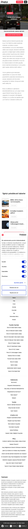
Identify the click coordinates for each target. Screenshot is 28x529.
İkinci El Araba (14, 362)
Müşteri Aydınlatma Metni (14, 417)
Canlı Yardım (14, 411)
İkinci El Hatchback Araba (14, 346)
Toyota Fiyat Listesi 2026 (14, 359)
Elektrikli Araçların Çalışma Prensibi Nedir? (14, 460)
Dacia (14, 298)
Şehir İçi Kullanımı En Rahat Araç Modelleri (14, 450)
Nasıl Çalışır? (14, 395)
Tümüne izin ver (14, 287)
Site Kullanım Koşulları (14, 424)
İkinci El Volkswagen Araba (14, 352)
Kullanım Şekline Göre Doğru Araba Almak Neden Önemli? (14, 442)
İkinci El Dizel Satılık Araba (14, 327)
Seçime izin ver (14, 292)
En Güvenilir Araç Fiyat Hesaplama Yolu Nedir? (14, 457)
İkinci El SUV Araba (14, 349)
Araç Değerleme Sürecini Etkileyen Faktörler (14, 447)
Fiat (14, 301)
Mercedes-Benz (14, 316)
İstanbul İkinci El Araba (14, 355)
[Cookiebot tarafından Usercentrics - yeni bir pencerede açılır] (19, 235)
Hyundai (14, 310)
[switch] (24, 266)
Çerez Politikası (14, 430)
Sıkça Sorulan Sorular (14, 408)
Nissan (14, 319)
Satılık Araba (14, 365)
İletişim (14, 398)
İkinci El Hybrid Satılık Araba (14, 334)
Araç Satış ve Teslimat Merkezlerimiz (14, 388)
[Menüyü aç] (25, 2)
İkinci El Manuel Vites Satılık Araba (14, 340)
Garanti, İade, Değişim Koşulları (14, 433)
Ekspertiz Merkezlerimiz (14, 385)
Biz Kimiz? (14, 382)
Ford (14, 304)
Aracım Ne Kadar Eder (14, 371)
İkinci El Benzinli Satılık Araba (14, 330)
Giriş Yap (19, 1)
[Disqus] (14, 123)
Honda (14, 307)
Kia (14, 313)
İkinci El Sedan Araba (14, 343)
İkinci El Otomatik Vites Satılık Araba (14, 337)
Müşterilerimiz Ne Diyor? (14, 392)
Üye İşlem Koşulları (14, 427)
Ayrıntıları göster (18, 282)
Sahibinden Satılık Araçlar (14, 368)
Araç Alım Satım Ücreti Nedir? (14, 463)
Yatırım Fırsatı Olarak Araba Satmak (14, 466)
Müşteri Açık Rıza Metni (14, 421)
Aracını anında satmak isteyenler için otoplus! (14, 453)
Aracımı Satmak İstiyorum (14, 34)
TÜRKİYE (10, 13)
